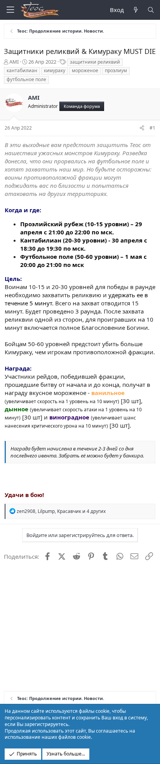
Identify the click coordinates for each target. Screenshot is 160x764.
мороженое (85, 70)
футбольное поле (26, 79)
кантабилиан (22, 70)
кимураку (54, 70)
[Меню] (10, 10)
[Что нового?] (135, 10)
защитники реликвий (95, 62)
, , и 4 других (61, 511)
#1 (152, 128)
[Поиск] (150, 10)
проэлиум (116, 70)
